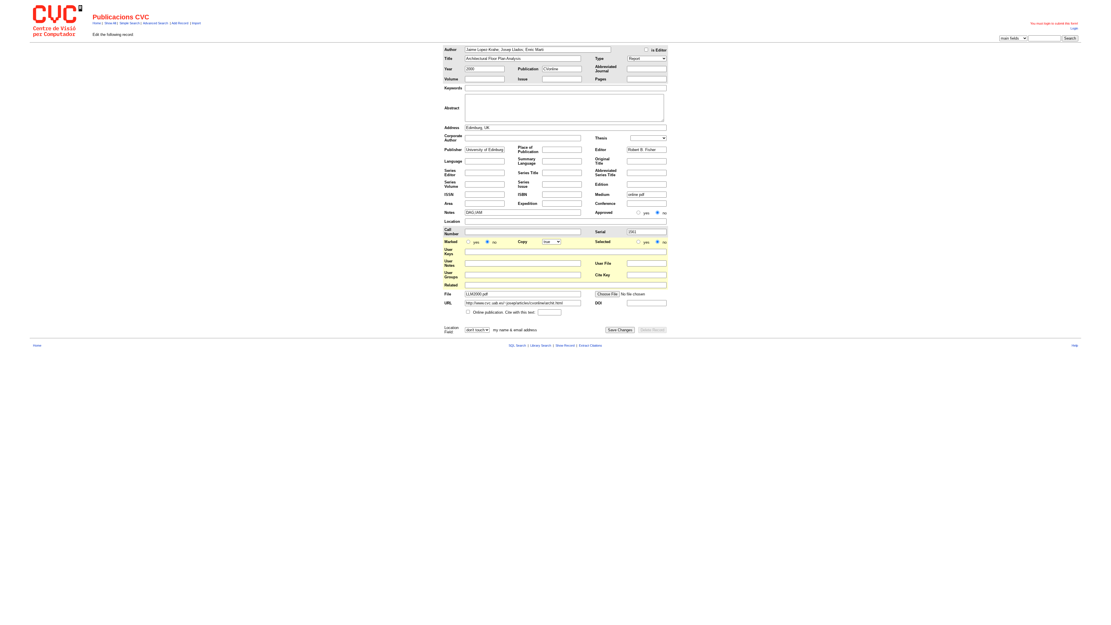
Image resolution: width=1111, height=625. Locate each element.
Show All (110, 23)
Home (97, 23)
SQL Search (517, 345)
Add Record (180, 23)
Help (1075, 345)
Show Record (565, 345)
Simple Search (129, 23)
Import (196, 23)
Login (1074, 28)
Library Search (540, 345)
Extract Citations (590, 345)
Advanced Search (155, 23)
